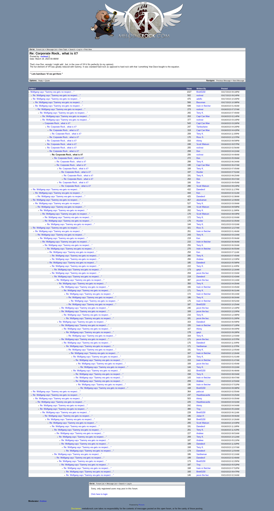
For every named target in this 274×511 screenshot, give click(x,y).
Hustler (199, 172)
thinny (199, 141)
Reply (40, 81)
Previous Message (223, 81)
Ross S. (200, 137)
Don (198, 151)
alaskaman (201, 200)
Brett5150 (200, 92)
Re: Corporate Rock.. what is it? (61, 127)
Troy (198, 409)
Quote (47, 81)
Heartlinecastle (203, 395)
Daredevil (200, 189)
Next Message (238, 81)
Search (72, 49)
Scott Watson (202, 144)
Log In (79, 49)
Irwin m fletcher (203, 106)
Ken (198, 193)
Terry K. (200, 113)
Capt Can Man (203, 116)
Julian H (200, 416)
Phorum (141, 505)
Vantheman (201, 346)
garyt (198, 269)
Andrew (199, 259)
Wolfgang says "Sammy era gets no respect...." (52, 92)
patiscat (200, 391)
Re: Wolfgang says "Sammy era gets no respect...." (57, 95)
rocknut (44, 56)
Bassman (200, 102)
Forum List (40, 49)
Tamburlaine (202, 127)
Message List (52, 49)
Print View (88, 49)
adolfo (199, 99)
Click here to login (99, 494)
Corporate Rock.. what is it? (57, 123)
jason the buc (202, 273)
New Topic (63, 49)
